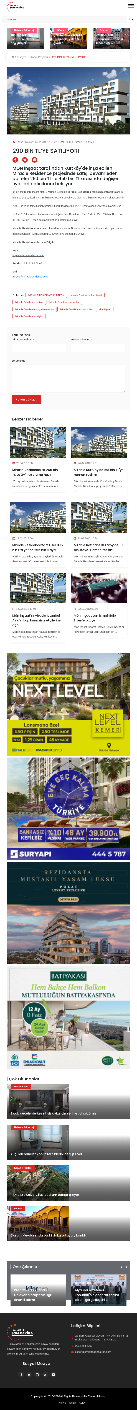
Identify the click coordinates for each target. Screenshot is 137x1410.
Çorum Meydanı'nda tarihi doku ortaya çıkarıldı (25, 39)
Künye (62, 1402)
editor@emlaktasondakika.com (93, 1351)
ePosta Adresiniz (82, 339)
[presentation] (122, 1267)
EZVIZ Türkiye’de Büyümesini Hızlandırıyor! (97, 1297)
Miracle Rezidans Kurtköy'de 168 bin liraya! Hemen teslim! (99, 547)
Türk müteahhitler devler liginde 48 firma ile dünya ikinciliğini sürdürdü (109, 37)
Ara (131, 19)
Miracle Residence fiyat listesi (86, 295)
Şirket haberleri (87, 1277)
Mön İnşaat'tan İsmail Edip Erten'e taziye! (95, 618)
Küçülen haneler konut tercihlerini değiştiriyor (46, 1154)
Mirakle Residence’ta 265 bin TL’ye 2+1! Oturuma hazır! (35, 472)
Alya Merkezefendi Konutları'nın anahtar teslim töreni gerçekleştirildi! (36, 1295)
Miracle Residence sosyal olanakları (34, 309)
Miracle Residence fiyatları (29, 302)
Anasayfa (20, 56)
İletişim (72, 1402)
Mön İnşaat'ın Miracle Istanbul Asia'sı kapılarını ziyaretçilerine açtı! (36, 620)
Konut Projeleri (39, 56)
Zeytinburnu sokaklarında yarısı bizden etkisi (66, 39)
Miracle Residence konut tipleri (76, 309)
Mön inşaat (105, 309)
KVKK (82, 1402)
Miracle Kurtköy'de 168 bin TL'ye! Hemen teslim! (99, 472)
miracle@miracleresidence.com (30, 276)
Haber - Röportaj (24, 1127)
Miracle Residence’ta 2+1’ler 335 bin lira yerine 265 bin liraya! (37, 547)
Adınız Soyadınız (23, 339)
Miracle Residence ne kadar (64, 302)
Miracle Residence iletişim (29, 316)
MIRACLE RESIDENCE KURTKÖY (46, 295)
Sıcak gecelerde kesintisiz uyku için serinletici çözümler (54, 1113)
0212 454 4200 (83, 1345)
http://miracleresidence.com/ (28, 255)
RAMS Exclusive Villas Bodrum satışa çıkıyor (45, 1194)
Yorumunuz (18, 360)
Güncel (18, 1208)
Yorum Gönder (26, 399)
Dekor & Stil (21, 1086)
